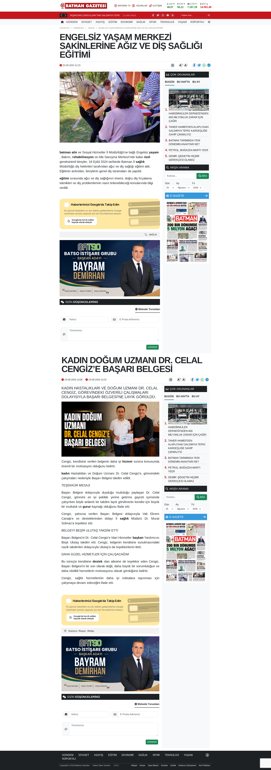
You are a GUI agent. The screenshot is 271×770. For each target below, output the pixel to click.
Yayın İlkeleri (153, 765)
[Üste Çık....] (207, 755)
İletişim (134, 765)
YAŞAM (182, 22)
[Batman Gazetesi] (83, 5)
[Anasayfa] (62, 22)
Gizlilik (173, 765)
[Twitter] (158, 15)
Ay (177, 183)
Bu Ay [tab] (196, 82)
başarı (83, 631)
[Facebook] (153, 15)
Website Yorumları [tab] (149, 309)
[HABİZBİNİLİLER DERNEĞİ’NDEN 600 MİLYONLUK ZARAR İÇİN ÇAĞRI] (189, 99)
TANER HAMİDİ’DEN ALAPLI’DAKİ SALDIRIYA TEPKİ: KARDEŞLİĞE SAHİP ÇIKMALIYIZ (189, 131)
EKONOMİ (127, 22)
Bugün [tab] (169, 82)
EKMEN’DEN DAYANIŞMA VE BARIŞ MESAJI (92, 15)
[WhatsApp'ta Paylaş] (204, 65)
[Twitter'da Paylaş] (199, 65)
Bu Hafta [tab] (183, 82)
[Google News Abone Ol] (172, 65)
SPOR (152, 22)
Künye (142, 765)
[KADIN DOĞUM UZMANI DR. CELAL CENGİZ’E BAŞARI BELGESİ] (110, 429)
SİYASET (86, 22)
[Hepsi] (206, 196)
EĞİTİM (113, 22)
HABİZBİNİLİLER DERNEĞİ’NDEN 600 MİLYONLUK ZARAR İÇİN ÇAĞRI (188, 117)
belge (91, 631)
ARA (204, 176)
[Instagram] (162, 15)
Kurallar (164, 765)
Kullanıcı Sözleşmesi (187, 765)
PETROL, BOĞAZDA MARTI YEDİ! (188, 150)
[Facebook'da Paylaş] (194, 65)
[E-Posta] (167, 15)
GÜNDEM (71, 22)
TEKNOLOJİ (167, 22)
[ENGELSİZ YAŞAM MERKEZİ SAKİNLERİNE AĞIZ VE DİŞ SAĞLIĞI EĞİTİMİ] (110, 107)
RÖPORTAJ (197, 22)
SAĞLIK (140, 22)
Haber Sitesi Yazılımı (101, 765)
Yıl (193, 183)
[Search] (209, 15)
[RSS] (172, 15)
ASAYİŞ (100, 22)
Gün (167, 183)
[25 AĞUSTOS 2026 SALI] (187, 231)
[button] (61, 15)
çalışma (73, 631)
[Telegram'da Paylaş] (209, 65)
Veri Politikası (204, 765)
